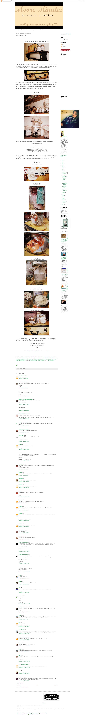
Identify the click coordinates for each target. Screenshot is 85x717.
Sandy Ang (21, 478)
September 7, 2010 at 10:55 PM (24, 469)
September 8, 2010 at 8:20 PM (24, 520)
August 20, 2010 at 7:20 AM (23, 378)
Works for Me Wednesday (20, 359)
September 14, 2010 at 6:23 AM (24, 639)
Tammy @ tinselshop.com (23, 542)
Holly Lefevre (21, 536)
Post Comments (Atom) (24, 686)
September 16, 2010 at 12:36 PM (24, 661)
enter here (47, 351)
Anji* (19, 587)
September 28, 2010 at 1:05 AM (24, 680)
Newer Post (18, 685)
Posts (63, 44)
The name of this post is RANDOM (65, 190)
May (63, 196)
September (64, 176)
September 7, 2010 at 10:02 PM (24, 449)
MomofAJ (20, 472)
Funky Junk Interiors (37, 360)
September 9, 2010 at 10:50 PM (24, 538)
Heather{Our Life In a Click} (23, 607)
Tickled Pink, (42, 360)
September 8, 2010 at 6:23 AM (24, 481)
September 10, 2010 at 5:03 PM (24, 578)
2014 (63, 165)
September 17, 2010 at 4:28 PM (24, 673)
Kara (19, 655)
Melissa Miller (21, 435)
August (64, 192)
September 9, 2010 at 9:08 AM (24, 526)
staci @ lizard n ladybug (23, 375)
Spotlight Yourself (40, 359)
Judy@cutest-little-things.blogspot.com (26, 399)
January (64, 202)
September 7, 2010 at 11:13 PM (24, 475)
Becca (20, 490)
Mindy (20, 575)
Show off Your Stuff (46, 359)
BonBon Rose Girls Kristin (23, 429)
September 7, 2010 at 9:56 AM (24, 396)
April (19, 670)
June (63, 195)
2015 (63, 163)
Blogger (44, 703)
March (64, 199)
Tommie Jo (21, 500)
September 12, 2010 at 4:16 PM (24, 619)
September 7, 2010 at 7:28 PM (24, 425)
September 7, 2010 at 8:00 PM (24, 432)
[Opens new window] (37, 52)
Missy (20, 581)
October (64, 175)
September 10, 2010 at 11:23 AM (24, 571)
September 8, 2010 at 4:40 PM (24, 510)
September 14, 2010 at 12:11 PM (24, 645)
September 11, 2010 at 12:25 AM (24, 603)
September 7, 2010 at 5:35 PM (24, 418)
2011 (63, 169)
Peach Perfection (64, 181)
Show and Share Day (22, 360)
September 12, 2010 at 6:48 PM (24, 626)
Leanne (20, 615)
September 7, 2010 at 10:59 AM (24, 404)
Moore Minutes (64, 136)
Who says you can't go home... (64, 178)
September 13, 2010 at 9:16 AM (24, 633)
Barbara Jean (21, 595)
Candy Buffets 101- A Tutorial (64, 184)
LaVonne (20, 444)
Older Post (56, 685)
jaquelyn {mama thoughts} (23, 413)
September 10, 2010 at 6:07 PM (24, 584)
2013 (63, 166)
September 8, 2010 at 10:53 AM (24, 496)
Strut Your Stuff (51, 359)
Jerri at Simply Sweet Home (23, 664)
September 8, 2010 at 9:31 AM (24, 487)
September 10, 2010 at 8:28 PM (24, 592)
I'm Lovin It (32, 360)
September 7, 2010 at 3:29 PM (24, 410)
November (64, 173)
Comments (64, 46)
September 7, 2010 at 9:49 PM (24, 441)
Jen (19, 622)
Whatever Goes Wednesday (33, 359)
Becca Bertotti (21, 629)
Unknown (20, 484)
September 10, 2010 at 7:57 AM (24, 551)
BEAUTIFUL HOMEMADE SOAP (33, 351)
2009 (63, 204)
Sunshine (20, 523)
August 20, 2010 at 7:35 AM (23, 387)
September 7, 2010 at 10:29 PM (24, 460)
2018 (63, 160)
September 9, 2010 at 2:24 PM (24, 532)
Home (37, 685)
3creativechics (21, 464)
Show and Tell (26, 359)
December (64, 172)
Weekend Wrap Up (51, 360)
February (64, 201)
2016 (63, 162)
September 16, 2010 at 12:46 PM (24, 667)
